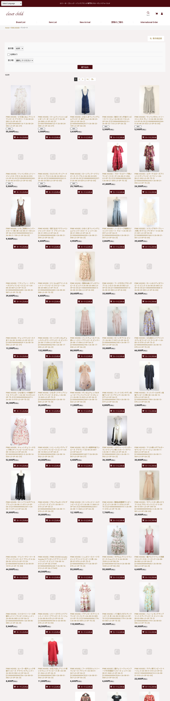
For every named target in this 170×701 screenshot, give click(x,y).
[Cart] (156, 14)
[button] (148, 14)
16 (87, 79)
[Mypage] (161, 14)
